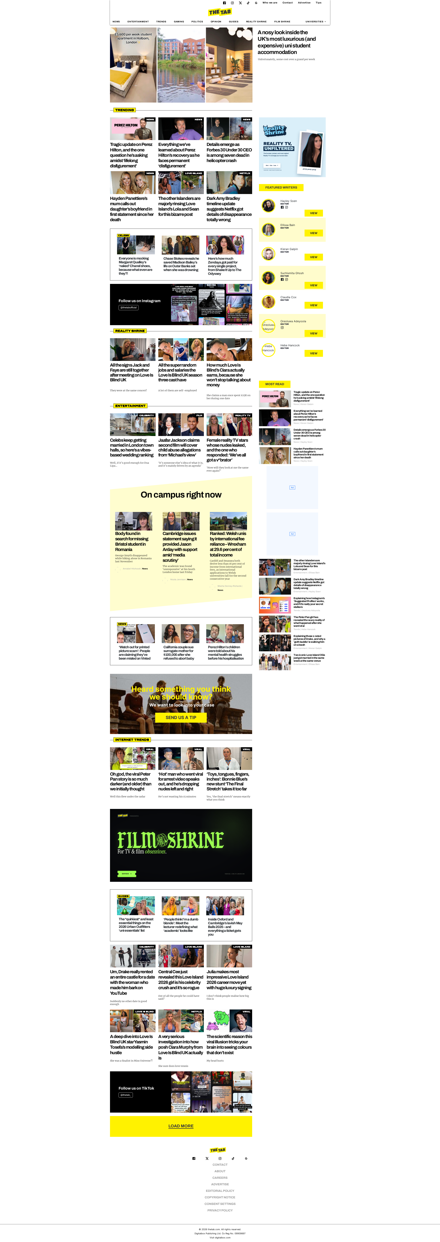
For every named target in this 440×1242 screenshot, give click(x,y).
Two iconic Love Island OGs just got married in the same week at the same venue (309, 658)
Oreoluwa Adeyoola (293, 321)
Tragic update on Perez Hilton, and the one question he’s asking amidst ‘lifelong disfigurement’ (131, 155)
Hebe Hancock (290, 345)
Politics (197, 21)
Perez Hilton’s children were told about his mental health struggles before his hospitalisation (226, 652)
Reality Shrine (256, 21)
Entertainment (138, 21)
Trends (161, 21)
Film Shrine (282, 21)
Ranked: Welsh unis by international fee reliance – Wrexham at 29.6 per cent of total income (228, 544)
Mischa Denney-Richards (229, 586)
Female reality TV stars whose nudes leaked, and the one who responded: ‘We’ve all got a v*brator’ (227, 450)
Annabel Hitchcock (132, 568)
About (220, 1171)
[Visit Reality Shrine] (292, 147)
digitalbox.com (222, 1237)
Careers (220, 1177)
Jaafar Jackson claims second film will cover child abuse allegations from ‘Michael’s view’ (179, 447)
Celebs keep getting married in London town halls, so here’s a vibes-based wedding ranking (132, 447)
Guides (234, 21)
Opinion (216, 21)
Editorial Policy (220, 1191)
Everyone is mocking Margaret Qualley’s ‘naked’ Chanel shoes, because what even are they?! (135, 265)
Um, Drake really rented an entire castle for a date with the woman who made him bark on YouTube (132, 982)
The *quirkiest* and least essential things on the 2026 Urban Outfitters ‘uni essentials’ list (136, 924)
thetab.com (214, 1229)
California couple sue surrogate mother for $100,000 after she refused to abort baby (178, 652)
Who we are (270, 2)
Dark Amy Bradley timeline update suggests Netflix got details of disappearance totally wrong (229, 209)
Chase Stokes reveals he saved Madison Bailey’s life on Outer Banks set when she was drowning (181, 264)
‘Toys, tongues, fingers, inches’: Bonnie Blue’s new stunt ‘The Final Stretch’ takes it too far (228, 781)
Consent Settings (220, 1204)
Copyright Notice (220, 1197)
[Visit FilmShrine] (181, 845)
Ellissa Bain (287, 225)
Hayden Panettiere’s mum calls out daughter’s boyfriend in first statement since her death (131, 209)
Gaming (179, 21)
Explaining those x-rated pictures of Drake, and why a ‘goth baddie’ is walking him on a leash (309, 640)
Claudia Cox (288, 297)
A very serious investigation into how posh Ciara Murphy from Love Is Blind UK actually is (180, 1047)
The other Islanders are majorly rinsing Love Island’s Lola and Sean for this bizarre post (309, 565)
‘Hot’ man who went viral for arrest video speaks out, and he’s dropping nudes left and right (180, 781)
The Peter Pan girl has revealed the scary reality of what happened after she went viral (309, 621)
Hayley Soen (288, 201)
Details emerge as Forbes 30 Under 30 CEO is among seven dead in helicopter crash (310, 434)
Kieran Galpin (289, 249)
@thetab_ (125, 1095)
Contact (288, 2)
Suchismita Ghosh (292, 273)
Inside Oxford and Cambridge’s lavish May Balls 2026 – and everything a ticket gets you (225, 926)
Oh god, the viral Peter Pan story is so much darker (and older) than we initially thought (130, 781)
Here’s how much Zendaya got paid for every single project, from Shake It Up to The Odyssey (224, 266)
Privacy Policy (220, 1210)
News (116, 21)
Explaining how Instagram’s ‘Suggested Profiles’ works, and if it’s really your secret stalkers (309, 602)
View (313, 213)
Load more (181, 1126)
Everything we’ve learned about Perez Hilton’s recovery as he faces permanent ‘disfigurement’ (178, 155)
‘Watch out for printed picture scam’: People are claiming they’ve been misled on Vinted (134, 652)
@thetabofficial (128, 307)
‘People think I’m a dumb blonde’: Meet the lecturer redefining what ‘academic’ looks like (180, 924)
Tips (319, 2)
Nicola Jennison (178, 579)
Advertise (304, 2)
